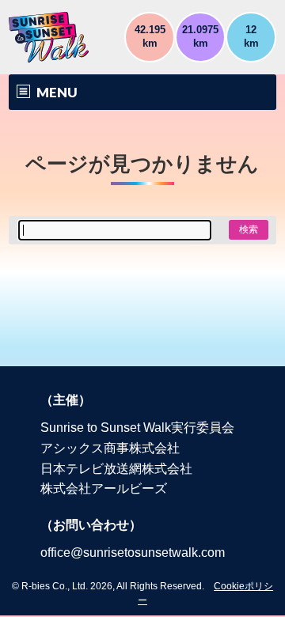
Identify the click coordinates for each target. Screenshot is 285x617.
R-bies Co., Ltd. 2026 (66, 586)
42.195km (150, 36)
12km (251, 36)
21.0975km (200, 36)
